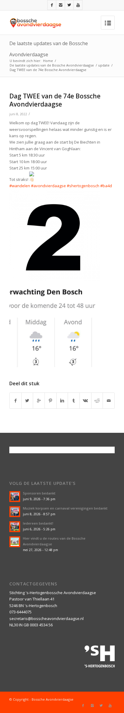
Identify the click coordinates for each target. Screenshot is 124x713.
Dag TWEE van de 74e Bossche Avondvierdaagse (55, 100)
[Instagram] (60, 5)
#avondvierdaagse (48, 185)
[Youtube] (78, 5)
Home (48, 60)
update (104, 65)
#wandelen (19, 185)
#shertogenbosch (83, 185)
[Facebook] (52, 5)
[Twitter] (69, 5)
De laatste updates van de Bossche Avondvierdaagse (52, 65)
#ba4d (106, 185)
